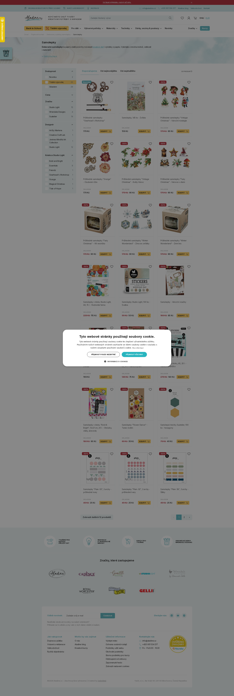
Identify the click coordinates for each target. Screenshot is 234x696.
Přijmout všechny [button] (134, 354)
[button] (117, 361)
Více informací (138, 348)
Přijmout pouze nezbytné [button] (103, 354)
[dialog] (117, 348)
